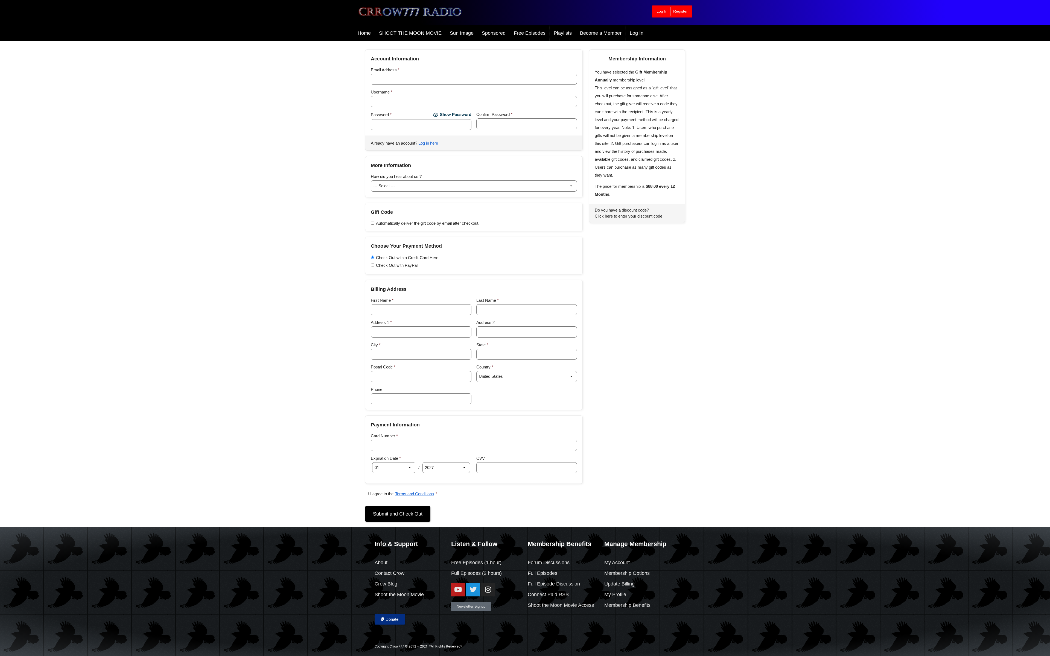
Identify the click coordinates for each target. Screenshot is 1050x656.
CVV (480, 458)
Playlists (563, 33)
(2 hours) (491, 573)
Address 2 (485, 322)
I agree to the (403, 493)
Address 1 (381, 322)
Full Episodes (466, 573)
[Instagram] (488, 589)
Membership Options (627, 573)
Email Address (385, 70)
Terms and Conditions (414, 493)
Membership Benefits (627, 605)
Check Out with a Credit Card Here (407, 257)
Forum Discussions (549, 562)
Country (484, 367)
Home (364, 33)
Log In (662, 11)
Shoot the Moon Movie (399, 594)
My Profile (615, 594)
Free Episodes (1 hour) (476, 562)
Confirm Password (494, 114)
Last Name (487, 300)
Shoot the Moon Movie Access (561, 605)
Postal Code (383, 367)
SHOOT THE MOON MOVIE (410, 33)
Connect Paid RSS (548, 594)
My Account (617, 562)
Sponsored (494, 33)
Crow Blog (386, 584)
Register (680, 11)
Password (381, 114)
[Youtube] (458, 589)
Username (381, 92)
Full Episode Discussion (554, 584)
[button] (390, 619)
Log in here (428, 143)
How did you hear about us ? (396, 176)
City (376, 344)
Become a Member (601, 33)
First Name (382, 300)
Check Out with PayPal (397, 265)
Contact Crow (389, 573)
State (482, 344)
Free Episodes (530, 33)
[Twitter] (473, 589)
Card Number (384, 436)
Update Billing (619, 584)
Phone (376, 389)
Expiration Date (386, 458)
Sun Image (462, 33)
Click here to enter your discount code (628, 216)
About (381, 562)
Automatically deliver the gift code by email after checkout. (427, 223)
